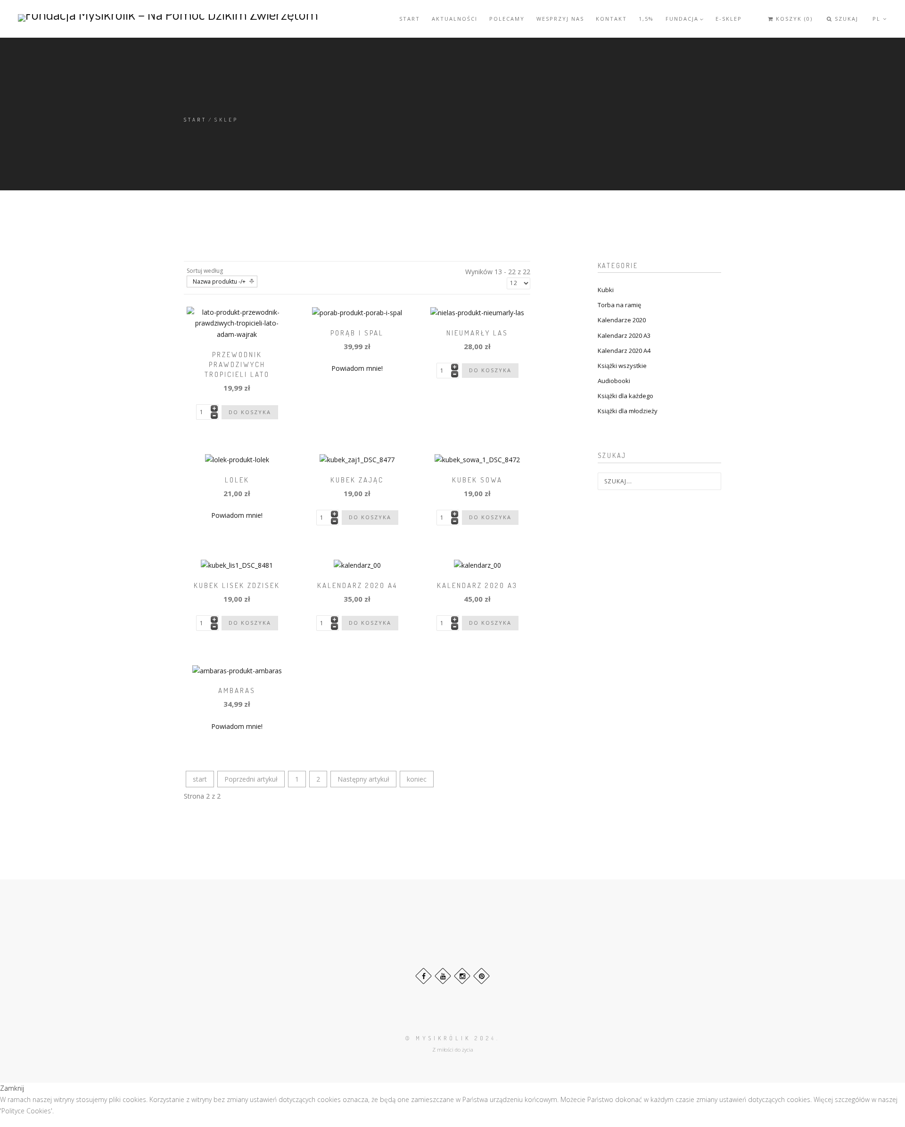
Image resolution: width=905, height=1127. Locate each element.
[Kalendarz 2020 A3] (477, 564)
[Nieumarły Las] (477, 312)
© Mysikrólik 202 (448, 1038)
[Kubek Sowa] (477, 459)
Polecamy (507, 18)
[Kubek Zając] (357, 459)
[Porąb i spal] (357, 312)
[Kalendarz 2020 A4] (357, 564)
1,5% (646, 18)
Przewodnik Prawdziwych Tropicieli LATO (237, 364)
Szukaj (845, 18)
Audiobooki (614, 380)
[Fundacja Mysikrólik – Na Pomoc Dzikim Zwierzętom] (168, 17)
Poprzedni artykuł (251, 779)
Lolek (237, 479)
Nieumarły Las (477, 332)
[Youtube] (443, 976)
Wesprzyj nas (560, 18)
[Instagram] (462, 976)
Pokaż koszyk (781, 26)
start (200, 779)
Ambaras (236, 690)
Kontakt (611, 18)
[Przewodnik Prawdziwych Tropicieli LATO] (237, 322)
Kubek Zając (357, 479)
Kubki (606, 290)
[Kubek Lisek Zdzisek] (237, 564)
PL (877, 18)
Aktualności (454, 18)
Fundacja (682, 18)
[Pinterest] (481, 976)
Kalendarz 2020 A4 (357, 585)
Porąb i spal (357, 332)
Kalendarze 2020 (622, 320)
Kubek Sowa (477, 479)
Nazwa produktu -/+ (219, 282)
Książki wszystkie (622, 365)
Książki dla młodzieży (628, 411)
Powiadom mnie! (357, 368)
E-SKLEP (729, 18)
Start (409, 18)
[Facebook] (423, 976)
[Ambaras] (237, 669)
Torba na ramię (619, 305)
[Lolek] (237, 459)
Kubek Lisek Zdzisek (237, 585)
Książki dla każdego (625, 396)
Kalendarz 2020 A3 (477, 585)
